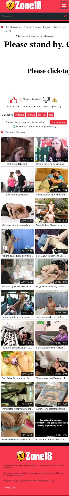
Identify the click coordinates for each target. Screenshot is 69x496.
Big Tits (42, 115)
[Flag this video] (54, 99)
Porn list (9, 487)
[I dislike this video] (46, 99)
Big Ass (31, 115)
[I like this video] (13, 99)
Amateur (19, 115)
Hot (51, 115)
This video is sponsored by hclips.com (35, 36)
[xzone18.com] (24, 5)
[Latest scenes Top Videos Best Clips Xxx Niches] (64, 5)
